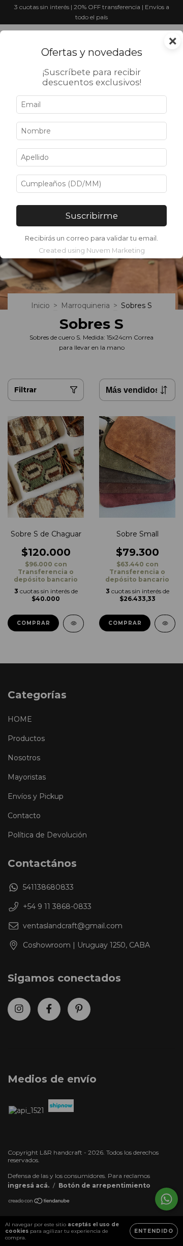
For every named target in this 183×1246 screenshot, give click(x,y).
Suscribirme (92, 216)
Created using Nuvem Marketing (92, 250)
